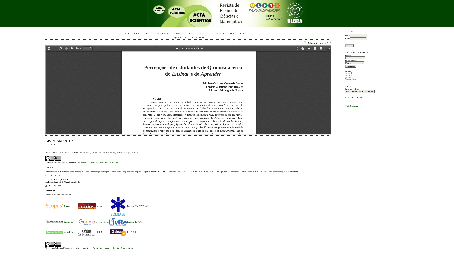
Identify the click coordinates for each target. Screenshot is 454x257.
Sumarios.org (69, 222)
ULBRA (232, 33)
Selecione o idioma (352, 89)
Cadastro (162, 33)
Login (347, 35)
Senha (347, 39)
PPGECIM (244, 33)
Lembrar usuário (355, 43)
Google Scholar (102, 222)
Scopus (67, 206)
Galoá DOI (131, 232)
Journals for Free (70, 232)
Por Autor (348, 75)
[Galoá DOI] (118, 237)
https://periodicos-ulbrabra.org (113, 172)
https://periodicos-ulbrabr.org (87, 172)
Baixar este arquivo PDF (319, 43)
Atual (190, 33)
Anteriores (204, 33)
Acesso (149, 33)
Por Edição (349, 73)
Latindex (99, 206)
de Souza (200, 37)
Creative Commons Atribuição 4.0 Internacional (99, 162)
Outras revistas (350, 79)
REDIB (99, 232)
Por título (348, 77)
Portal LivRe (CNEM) (136, 222)
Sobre (137, 33)
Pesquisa (177, 33)
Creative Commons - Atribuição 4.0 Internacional (113, 248)
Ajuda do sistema (351, 106)
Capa (126, 33)
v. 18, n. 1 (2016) (187, 37)
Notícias (219, 33)
